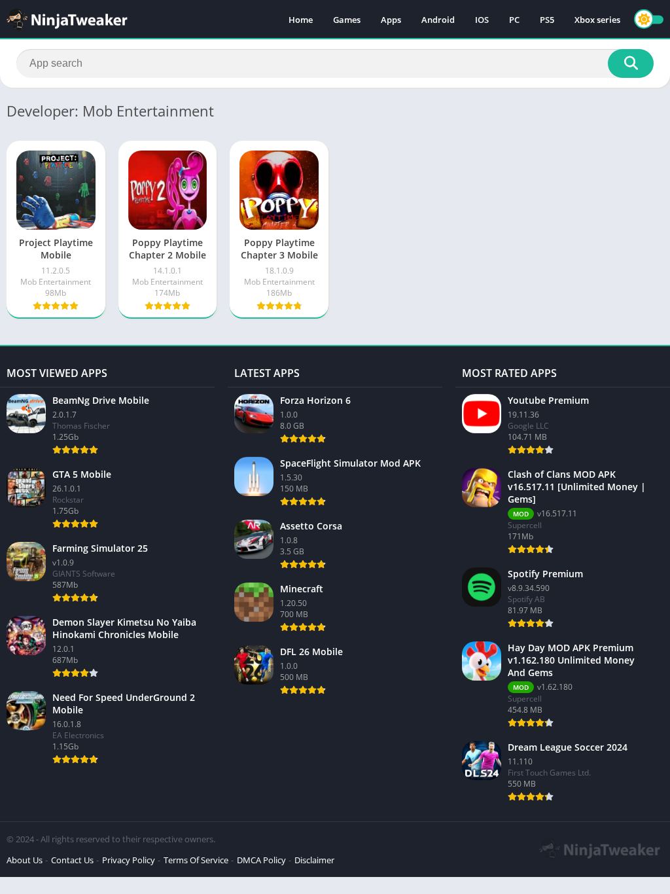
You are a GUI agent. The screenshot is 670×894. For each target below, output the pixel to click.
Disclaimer (314, 860)
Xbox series (597, 20)
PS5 (547, 20)
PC (514, 20)
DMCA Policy (261, 860)
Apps (391, 20)
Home (301, 20)
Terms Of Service (196, 860)
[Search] (631, 63)
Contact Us (72, 860)
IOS (482, 20)
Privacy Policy (128, 860)
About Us (25, 860)
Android (438, 20)
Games (347, 20)
